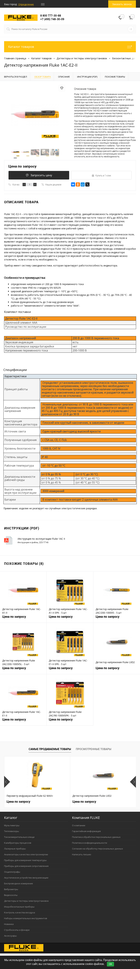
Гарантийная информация (86, 831)
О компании (78, 825)
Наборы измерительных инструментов (25, 918)
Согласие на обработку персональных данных (97, 848)
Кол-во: (16, 184)
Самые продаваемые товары (50, 749)
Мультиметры (11, 825)
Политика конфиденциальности (89, 842)
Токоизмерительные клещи (19, 837)
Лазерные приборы (15, 848)
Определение (26, 4)
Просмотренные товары (93, 749)
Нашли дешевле (53, 184)
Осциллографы (12, 871)
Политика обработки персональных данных (96, 837)
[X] (87, 184)
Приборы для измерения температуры (25, 860)
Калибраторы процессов (17, 842)
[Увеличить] (35, 115)
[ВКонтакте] (73, 184)
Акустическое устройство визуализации (26, 877)
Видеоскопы (11, 895)
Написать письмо (81, 854)
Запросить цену (41, 175)
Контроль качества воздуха (19, 912)
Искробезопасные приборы (19, 906)
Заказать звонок (122, 4)
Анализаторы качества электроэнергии (26, 854)
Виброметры (11, 889)
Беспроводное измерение (18, 883)
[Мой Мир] (83, 184)
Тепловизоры (11, 831)
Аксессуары (10, 935)
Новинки (9, 924)
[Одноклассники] (78, 184)
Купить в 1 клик (103, 175)
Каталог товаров (21, 47)
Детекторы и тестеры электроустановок (26, 900)
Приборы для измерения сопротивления (26, 866)
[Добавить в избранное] (62, 88)
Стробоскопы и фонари (17, 929)
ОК (110, 964)
